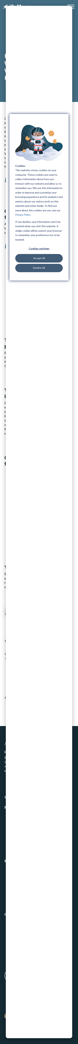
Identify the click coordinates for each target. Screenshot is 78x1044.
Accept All (39, 258)
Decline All (39, 267)
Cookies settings (39, 248)
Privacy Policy (23, 214)
